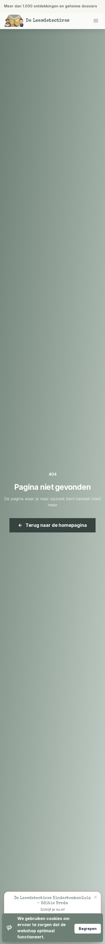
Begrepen (88, 928)
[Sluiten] (95, 897)
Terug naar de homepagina (52, 525)
